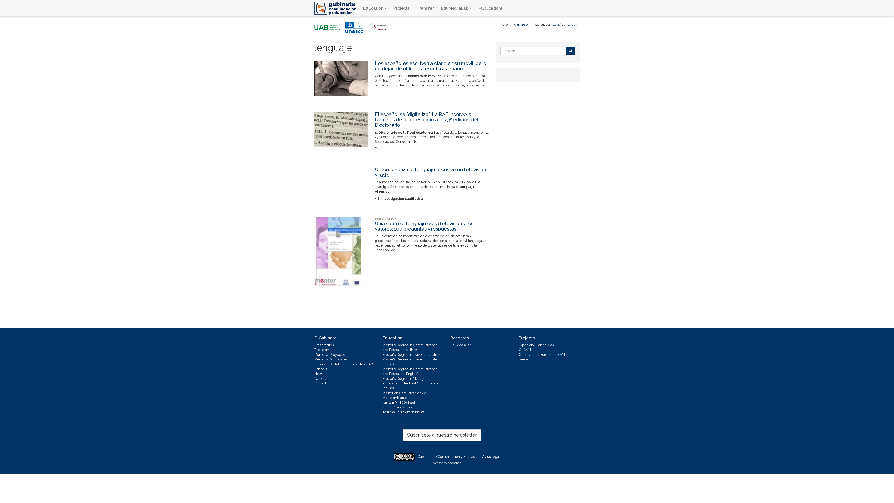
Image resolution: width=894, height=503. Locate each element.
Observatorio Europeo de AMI (542, 355)
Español (559, 24)
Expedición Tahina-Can (536, 345)
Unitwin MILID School (399, 402)
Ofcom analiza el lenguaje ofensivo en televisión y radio (430, 172)
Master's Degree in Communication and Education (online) (410, 347)
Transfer (425, 8)
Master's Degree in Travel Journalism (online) (412, 361)
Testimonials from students (404, 412)
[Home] (337, 8)
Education (373, 8)
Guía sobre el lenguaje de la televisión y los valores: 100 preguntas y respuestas (424, 226)
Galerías (320, 379)
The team (321, 350)
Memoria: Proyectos (330, 355)
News (319, 374)
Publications (491, 8)
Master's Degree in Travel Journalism (412, 355)
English (573, 24)
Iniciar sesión (520, 24)
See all (524, 359)
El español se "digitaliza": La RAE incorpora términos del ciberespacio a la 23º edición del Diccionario (426, 119)
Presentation (324, 345)
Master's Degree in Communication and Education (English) (410, 371)
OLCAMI (525, 350)
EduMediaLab (455, 8)
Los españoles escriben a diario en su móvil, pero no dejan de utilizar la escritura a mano (430, 65)
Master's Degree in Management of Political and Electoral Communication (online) (412, 383)
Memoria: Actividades (331, 359)
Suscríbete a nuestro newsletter (442, 435)
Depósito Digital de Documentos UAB (343, 364)
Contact (320, 383)
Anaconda (454, 463)
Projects (401, 8)
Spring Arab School (398, 407)
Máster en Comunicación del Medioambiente (405, 395)
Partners (320, 369)
